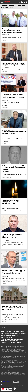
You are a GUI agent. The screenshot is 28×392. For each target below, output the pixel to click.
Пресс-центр (19, 329)
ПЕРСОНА (4, 71)
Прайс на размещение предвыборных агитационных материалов (12, 340)
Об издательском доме (8, 329)
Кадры (4, 40)
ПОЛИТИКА (5, 107)
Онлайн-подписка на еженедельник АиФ (13, 333)
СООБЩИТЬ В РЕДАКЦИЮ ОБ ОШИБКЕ (11, 342)
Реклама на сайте (6, 337)
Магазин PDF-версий (18, 331)
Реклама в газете (6, 331)
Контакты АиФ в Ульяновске (9, 335)
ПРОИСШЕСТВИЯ (6, 177)
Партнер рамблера (20, 385)
